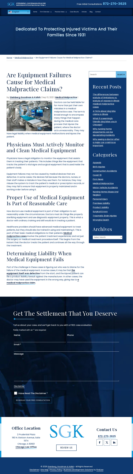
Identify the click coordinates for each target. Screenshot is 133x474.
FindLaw (99, 469)
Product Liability (101, 207)
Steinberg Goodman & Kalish (25, 97)
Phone (70, 335)
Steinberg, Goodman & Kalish (61, 466)
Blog (91, 12)
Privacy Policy (56, 469)
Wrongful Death (101, 219)
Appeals (97, 162)
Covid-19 (97, 175)
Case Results (74, 12)
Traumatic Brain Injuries (105, 215)
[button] (130, 455)
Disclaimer (19, 386)
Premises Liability (101, 203)
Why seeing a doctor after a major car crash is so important (106, 142)
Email (17, 344)
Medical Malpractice (66, 97)
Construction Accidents (105, 170)
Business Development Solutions (78, 469)
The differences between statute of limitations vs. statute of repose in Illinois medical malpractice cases (106, 100)
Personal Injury (100, 199)
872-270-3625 (114, 3)
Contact (98, 12)
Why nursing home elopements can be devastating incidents (104, 132)
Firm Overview (44, 12)
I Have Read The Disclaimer (33, 393)
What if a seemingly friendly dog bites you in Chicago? (105, 121)
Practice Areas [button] (60, 12)
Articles (84, 12)
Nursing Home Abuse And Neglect (105, 193)
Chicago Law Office (26, 446)
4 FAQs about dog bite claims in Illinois (104, 113)
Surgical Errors (100, 211)
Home (35, 12)
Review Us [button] (66, 447)
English (15, 12)
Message (19, 353)
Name (17, 335)
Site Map (44, 469)
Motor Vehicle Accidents (105, 187)
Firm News (98, 179)
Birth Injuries (99, 166)
